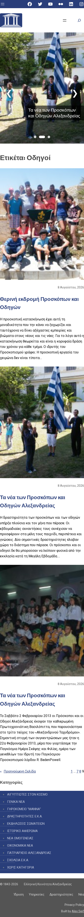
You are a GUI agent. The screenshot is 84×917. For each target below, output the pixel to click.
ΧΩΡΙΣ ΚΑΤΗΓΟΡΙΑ (20, 867)
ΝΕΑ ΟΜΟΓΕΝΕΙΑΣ (20, 838)
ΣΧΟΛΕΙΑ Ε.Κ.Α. (18, 860)
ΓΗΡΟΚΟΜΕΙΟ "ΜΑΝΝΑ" (24, 809)
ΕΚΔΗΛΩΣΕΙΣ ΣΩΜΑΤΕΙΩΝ (26, 824)
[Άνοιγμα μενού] (2, 4)
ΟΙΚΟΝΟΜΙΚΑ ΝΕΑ (20, 845)
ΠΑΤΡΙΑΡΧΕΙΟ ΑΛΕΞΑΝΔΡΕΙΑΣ (29, 853)
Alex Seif (78, 911)
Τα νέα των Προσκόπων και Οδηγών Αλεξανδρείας (54, 112)
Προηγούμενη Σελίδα (18, 771)
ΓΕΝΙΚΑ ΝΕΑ (16, 802)
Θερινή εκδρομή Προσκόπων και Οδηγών (39, 303)
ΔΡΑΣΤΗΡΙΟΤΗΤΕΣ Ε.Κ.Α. (24, 816)
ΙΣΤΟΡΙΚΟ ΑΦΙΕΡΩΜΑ (22, 831)
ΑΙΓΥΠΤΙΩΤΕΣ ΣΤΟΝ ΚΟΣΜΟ (27, 794)
